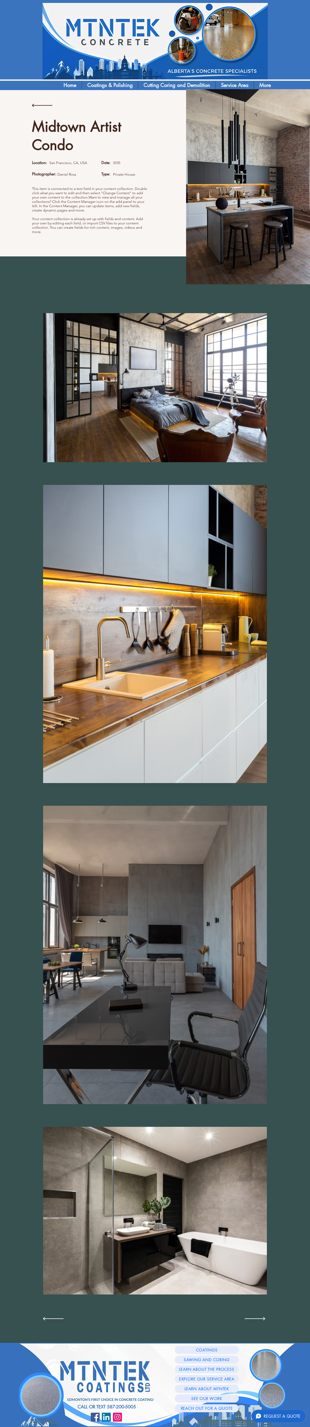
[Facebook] (95, 1417)
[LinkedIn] (106, 1417)
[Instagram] (117, 1417)
